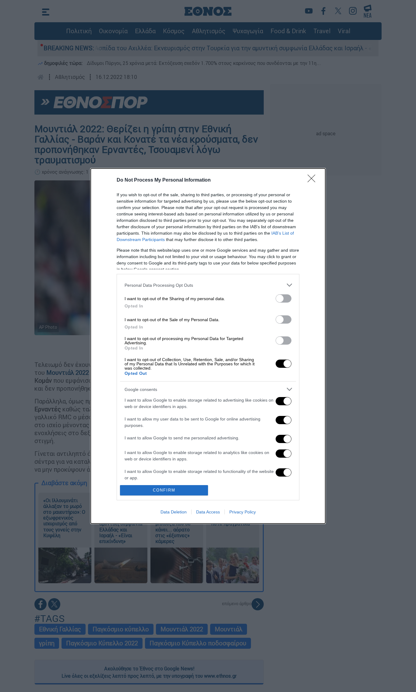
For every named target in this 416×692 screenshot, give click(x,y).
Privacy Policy (242, 511)
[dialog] (208, 346)
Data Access (208, 511)
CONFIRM (164, 490)
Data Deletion (173, 511)
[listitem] (208, 285)
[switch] (283, 298)
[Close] (313, 180)
